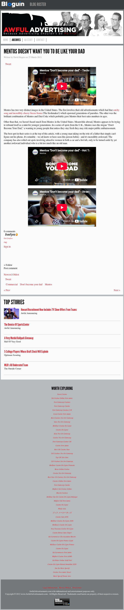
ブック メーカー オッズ (62, 512)
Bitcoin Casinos (62, 493)
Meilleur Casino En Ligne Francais (62, 465)
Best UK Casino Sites (62, 449)
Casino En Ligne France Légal (62, 540)
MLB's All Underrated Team (16, 365)
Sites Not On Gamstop (62, 422)
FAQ (5, 242)
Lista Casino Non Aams (62, 414)
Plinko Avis (62, 508)
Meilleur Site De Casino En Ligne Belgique (62, 497)
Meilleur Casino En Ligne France (62, 544)
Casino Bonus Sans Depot (62, 532)
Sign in (7, 246)
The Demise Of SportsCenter (16, 325)
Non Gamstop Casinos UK (62, 410)
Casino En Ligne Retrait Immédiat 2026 (62, 564)
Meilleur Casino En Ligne (62, 425)
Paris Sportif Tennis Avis (62, 576)
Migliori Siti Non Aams (62, 500)
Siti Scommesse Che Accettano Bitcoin (62, 536)
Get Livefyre (8, 238)
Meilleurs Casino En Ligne (62, 524)
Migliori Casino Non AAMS (62, 556)
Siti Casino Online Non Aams (62, 398)
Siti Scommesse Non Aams (62, 552)
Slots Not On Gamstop (62, 433)
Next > (117, 290)
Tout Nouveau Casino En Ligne (62, 528)
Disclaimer (76, 587)
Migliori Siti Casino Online (62, 489)
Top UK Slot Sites (62, 457)
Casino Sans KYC (62, 517)
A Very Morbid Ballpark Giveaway (18, 338)
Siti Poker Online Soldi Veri (62, 560)
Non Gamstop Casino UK (62, 441)
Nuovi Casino (62, 394)
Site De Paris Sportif (62, 568)
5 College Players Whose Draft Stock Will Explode (26, 352)
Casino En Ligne (62, 429)
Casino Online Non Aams (62, 481)
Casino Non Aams (62, 445)
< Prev (7, 290)
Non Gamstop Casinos (62, 402)
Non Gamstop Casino (62, 406)
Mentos (48, 284)
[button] (62, 264)
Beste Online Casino (62, 469)
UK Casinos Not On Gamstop (62, 453)
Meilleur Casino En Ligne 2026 (62, 521)
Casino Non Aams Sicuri (62, 572)
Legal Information (50, 587)
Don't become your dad (31, 284)
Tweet (8, 63)
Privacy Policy (65, 587)
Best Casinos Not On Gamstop (62, 418)
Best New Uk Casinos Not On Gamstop (62, 477)
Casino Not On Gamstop (62, 437)
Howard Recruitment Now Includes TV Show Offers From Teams (49, 310)
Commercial (12, 284)
